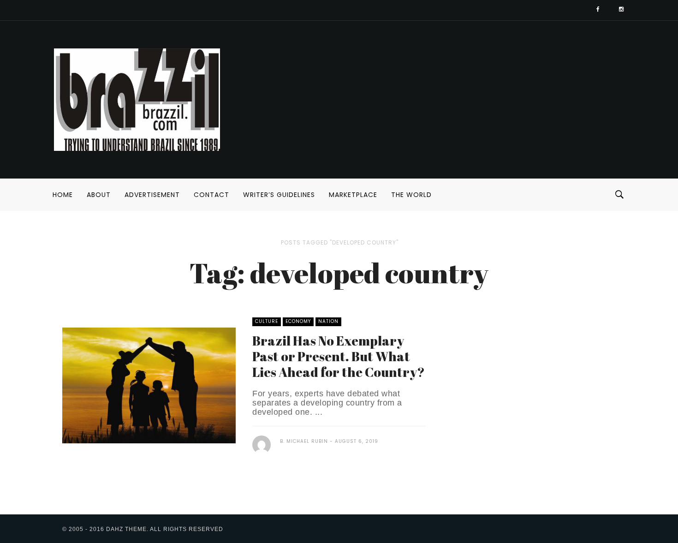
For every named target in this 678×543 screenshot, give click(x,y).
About (99, 194)
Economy (298, 321)
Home (63, 194)
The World (411, 194)
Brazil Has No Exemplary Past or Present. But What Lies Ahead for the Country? (338, 356)
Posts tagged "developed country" (339, 242)
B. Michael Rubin (304, 441)
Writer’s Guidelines (279, 194)
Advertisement (152, 194)
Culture (266, 321)
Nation (328, 321)
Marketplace (353, 194)
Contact (211, 194)
